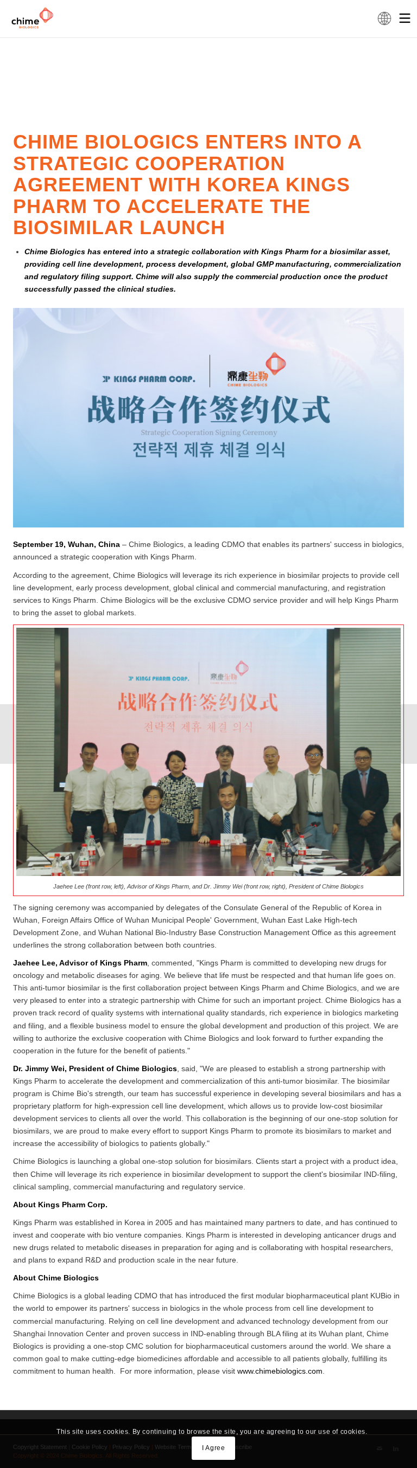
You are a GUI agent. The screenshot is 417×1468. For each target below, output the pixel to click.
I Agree (213, 1448)
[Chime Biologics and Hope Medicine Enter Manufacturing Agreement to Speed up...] (408, 734)
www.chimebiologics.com (280, 1371)
